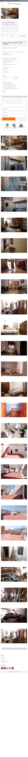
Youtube (13, 668)
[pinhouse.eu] (14, 4)
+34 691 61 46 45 (7, 127)
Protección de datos (5, 661)
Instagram (10, 668)
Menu (2, 3)
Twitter (7, 668)
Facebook (2, 668)
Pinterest (5, 668)
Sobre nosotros (4, 660)
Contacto (2, 657)
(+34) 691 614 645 (24, 0)
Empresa (2, 658)
